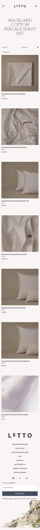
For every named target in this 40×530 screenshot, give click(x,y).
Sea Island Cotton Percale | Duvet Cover (14, 254)
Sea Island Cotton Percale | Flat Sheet (13, 94)
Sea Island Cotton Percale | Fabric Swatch (14, 414)
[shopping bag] (36, 6)
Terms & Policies (20, 468)
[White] (2, 101)
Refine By (24, 47)
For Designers (20, 472)
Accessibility (20, 464)
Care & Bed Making (20, 444)
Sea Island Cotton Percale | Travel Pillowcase (15, 361)
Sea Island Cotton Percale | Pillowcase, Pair (15, 200)
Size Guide (20, 448)
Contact (20, 460)
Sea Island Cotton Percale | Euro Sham (13, 307)
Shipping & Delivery (20, 452)
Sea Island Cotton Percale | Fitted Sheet (14, 147)
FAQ (20, 456)
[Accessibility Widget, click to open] (37, 526)
